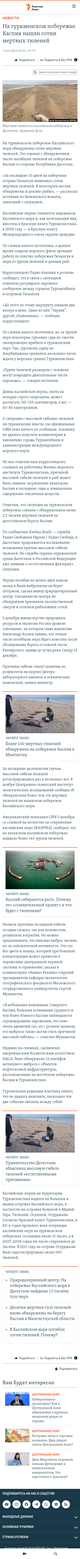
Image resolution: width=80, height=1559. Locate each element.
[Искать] (55, 1553)
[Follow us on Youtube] (7, 1505)
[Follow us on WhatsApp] (46, 1505)
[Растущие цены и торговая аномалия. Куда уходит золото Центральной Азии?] (17, 1435)
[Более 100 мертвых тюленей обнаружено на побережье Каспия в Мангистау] (40, 714)
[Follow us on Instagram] (16, 1505)
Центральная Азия (46, 1394)
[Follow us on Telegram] (36, 1505)
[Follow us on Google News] (56, 1505)
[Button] (24, 60)
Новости (11, 18)
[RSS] (66, 1505)
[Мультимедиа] (24, 1553)
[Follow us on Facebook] (26, 1505)
